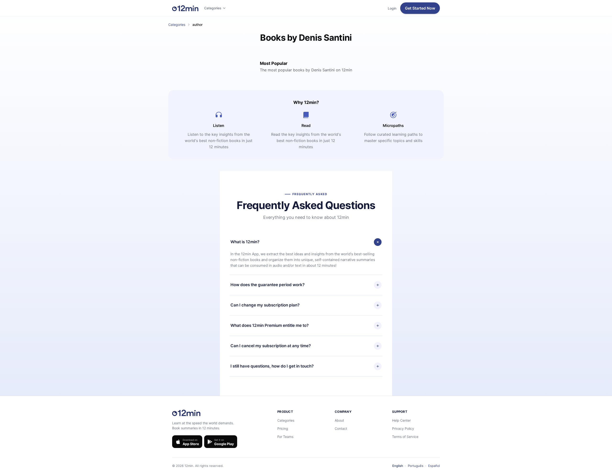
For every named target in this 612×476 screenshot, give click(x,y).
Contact (341, 428)
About (339, 420)
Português (415, 466)
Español (434, 466)
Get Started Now (420, 8)
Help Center (401, 420)
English (397, 466)
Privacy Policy (403, 428)
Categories (212, 8)
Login (392, 8)
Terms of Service (405, 437)
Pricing (282, 428)
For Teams (285, 437)
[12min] (185, 8)
